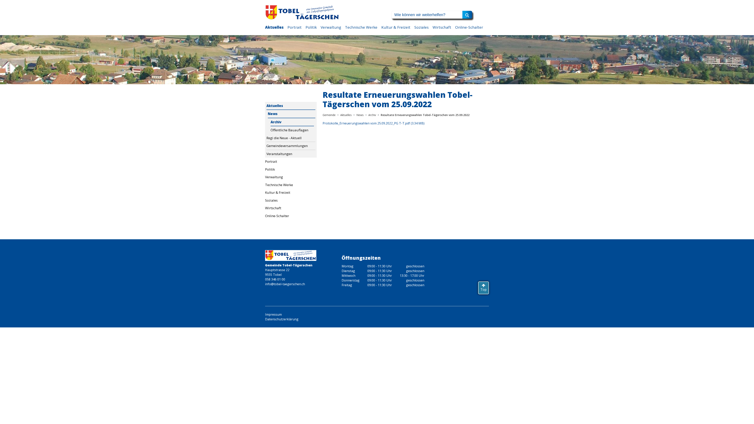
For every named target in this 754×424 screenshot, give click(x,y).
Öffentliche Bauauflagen (289, 130)
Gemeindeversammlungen (287, 145)
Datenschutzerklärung (281, 319)
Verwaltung (331, 27)
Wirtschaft (442, 27)
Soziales (421, 27)
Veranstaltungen (279, 154)
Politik (311, 27)
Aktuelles (274, 27)
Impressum (273, 314)
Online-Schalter (469, 27)
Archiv (276, 122)
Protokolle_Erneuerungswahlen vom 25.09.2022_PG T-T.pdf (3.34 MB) (374, 123)
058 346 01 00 (275, 279)
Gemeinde (329, 115)
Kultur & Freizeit (395, 27)
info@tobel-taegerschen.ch (285, 284)
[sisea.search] (467, 15)
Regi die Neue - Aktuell (284, 138)
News (272, 113)
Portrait (294, 27)
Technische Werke (361, 27)
